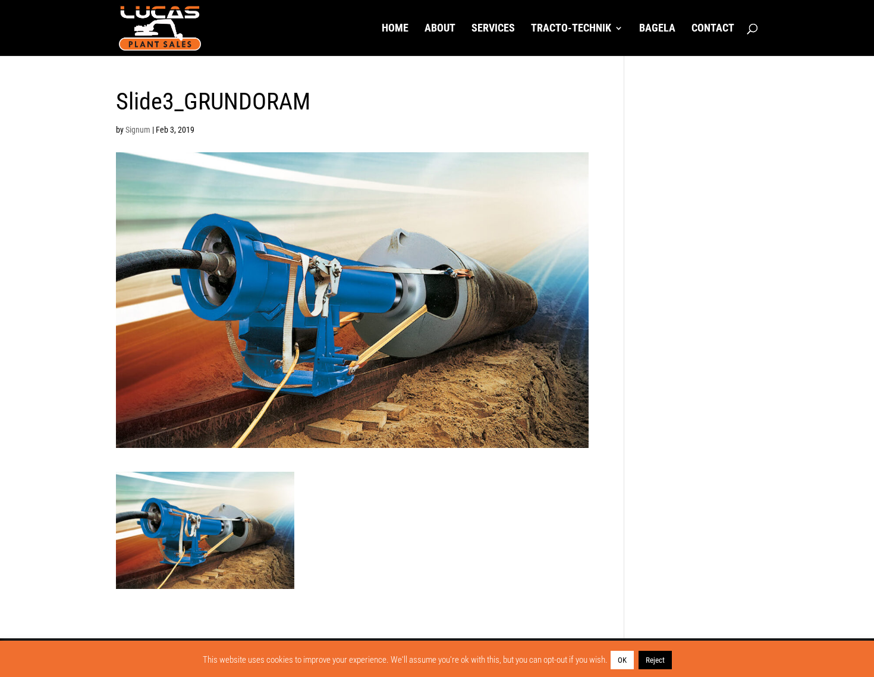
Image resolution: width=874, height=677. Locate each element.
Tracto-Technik (571, 29)
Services (493, 29)
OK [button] (622, 660)
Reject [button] (655, 660)
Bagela (657, 29)
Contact (712, 29)
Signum (137, 129)
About (440, 29)
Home (395, 29)
